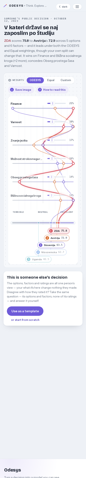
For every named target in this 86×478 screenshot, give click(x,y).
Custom (66, 80)
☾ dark (63, 6)
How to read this (52, 89)
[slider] (73, 108)
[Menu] (77, 7)
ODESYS (35, 80)
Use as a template (25, 311)
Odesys (16, 6)
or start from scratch (25, 319)
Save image (21, 89)
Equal (50, 80)
